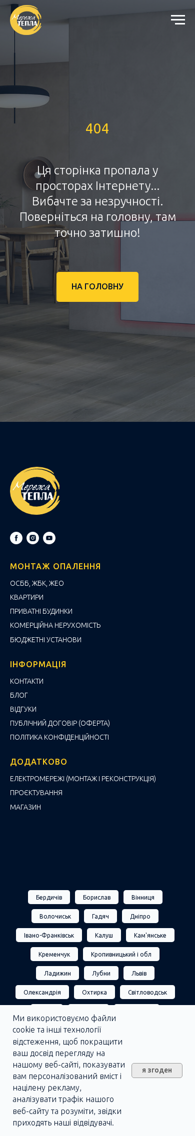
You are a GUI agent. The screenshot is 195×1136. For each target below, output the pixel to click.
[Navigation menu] (178, 20)
